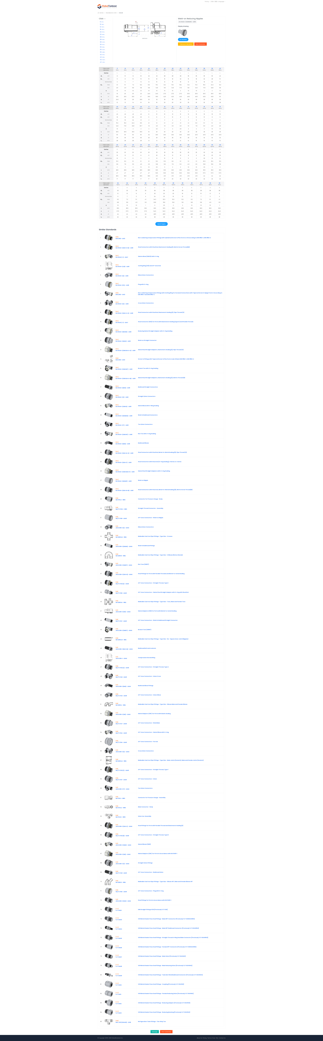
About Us (199, 1038)
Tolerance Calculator (186, 44)
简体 (212, 1)
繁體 (216, 1)
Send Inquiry (162, 224)
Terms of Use (211, 1038)
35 (102, 44)
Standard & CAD (111, 13)
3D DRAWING (183, 39)
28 (102, 37)
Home (101, 13)
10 (102, 24)
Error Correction (200, 44)
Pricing (207, 1)
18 (102, 29)
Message (154, 1032)
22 (102, 32)
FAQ (217, 1038)
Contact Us (222, 1038)
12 (102, 27)
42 (102, 55)
